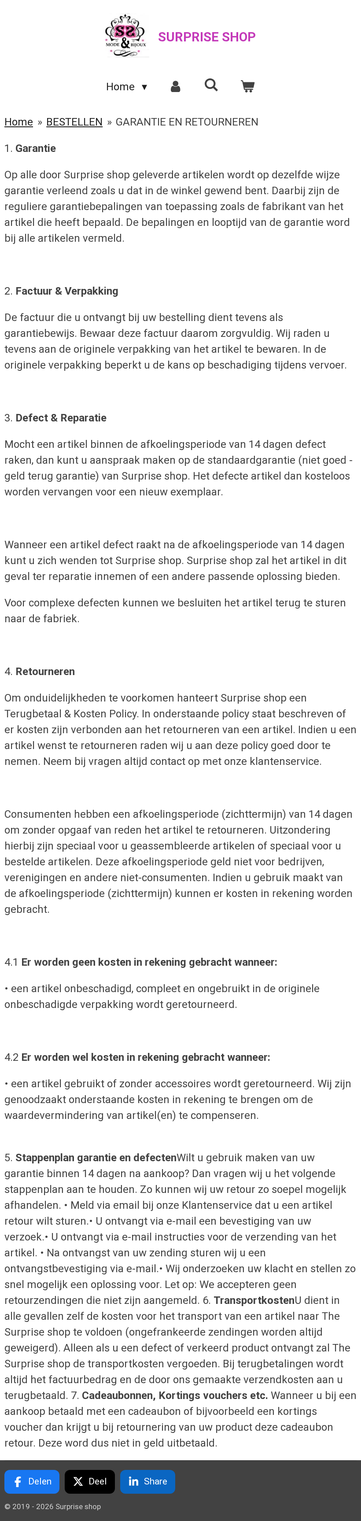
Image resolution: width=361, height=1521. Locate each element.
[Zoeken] (212, 85)
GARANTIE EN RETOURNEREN (187, 122)
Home (18, 122)
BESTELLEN (74, 122)
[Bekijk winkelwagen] (247, 87)
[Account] (176, 87)
